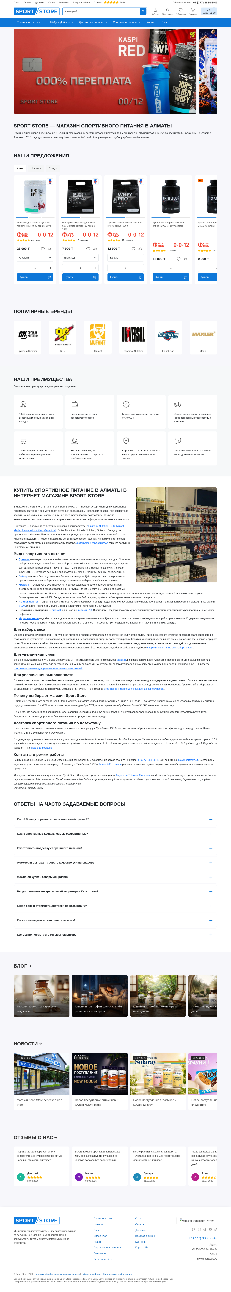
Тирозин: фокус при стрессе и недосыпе (36, 1009)
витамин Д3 (85, 610)
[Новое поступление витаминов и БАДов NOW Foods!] (100, 1073)
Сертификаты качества (107, 1247)
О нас (17, 2)
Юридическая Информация (117, 1274)
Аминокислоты (28, 601)
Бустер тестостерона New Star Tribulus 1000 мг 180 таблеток (168, 224)
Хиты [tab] (20, 168)
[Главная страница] (37, 11)
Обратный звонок (182, 2)
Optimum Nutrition (98, 526)
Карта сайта (142, 1247)
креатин (121, 659)
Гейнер (23, 576)
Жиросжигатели (29, 618)
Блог (96, 1230)
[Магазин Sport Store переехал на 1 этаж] (41, 1073)
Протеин (24, 559)
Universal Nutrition (32, 530)
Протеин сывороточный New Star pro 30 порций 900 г (124, 224)
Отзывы (98, 2)
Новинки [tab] (36, 168)
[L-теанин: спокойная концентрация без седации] (158, 996)
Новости (99, 1224)
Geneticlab (50, 530)
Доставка (39, 2)
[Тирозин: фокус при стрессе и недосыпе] (41, 996)
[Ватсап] (199, 1229)
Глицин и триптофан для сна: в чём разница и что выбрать (98, 1009)
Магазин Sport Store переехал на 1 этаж (40, 1102)
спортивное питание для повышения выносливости (134, 689)
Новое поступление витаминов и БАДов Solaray (154, 1102)
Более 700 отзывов (110, 764)
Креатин (24, 584)
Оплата (27, 2)
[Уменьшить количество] (20, 268)
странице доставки (41, 748)
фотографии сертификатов (92, 543)
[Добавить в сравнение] (49, 248)
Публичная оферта (91, 1274)
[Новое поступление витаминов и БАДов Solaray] (158, 1073)
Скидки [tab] (53, 168)
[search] (104, 11)
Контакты (64, 2)
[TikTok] (215, 1229)
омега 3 (56, 610)
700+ (122, 2)
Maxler (17, 530)
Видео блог (100, 1236)
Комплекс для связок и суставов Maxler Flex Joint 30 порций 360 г (34, 224)
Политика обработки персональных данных (57, 1274)
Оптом (51, 2)
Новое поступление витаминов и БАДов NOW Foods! (96, 1102)
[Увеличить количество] (50, 268)
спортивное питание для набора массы (170, 647)
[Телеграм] (204, 1229)
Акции (97, 1241)
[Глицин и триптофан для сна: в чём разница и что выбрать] (100, 996)
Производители (103, 1218)
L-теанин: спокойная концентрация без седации (156, 1009)
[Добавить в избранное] (42, 248)
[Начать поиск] (143, 11)
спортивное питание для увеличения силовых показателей (48, 668)
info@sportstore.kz (188, 760)
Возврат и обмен (81, 2)
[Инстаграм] (193, 1229)
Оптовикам (100, 1253)
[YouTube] (210, 1229)
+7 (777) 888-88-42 (205, 2)
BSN (112, 526)
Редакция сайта (103, 1259)
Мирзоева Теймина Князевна (133, 775)
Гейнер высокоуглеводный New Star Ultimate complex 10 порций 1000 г (78, 225)
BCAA (22, 606)
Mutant (120, 526)
